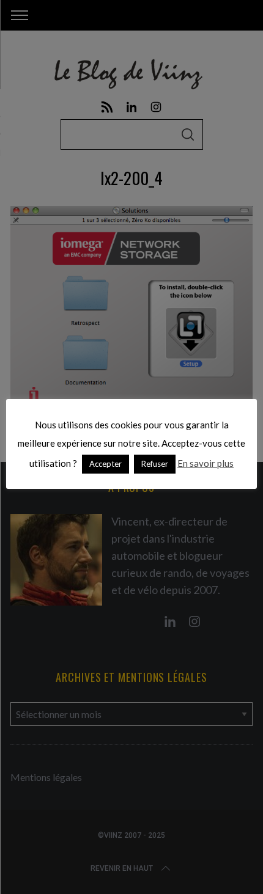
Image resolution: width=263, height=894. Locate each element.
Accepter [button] (105, 464)
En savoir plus (205, 463)
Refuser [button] (154, 464)
